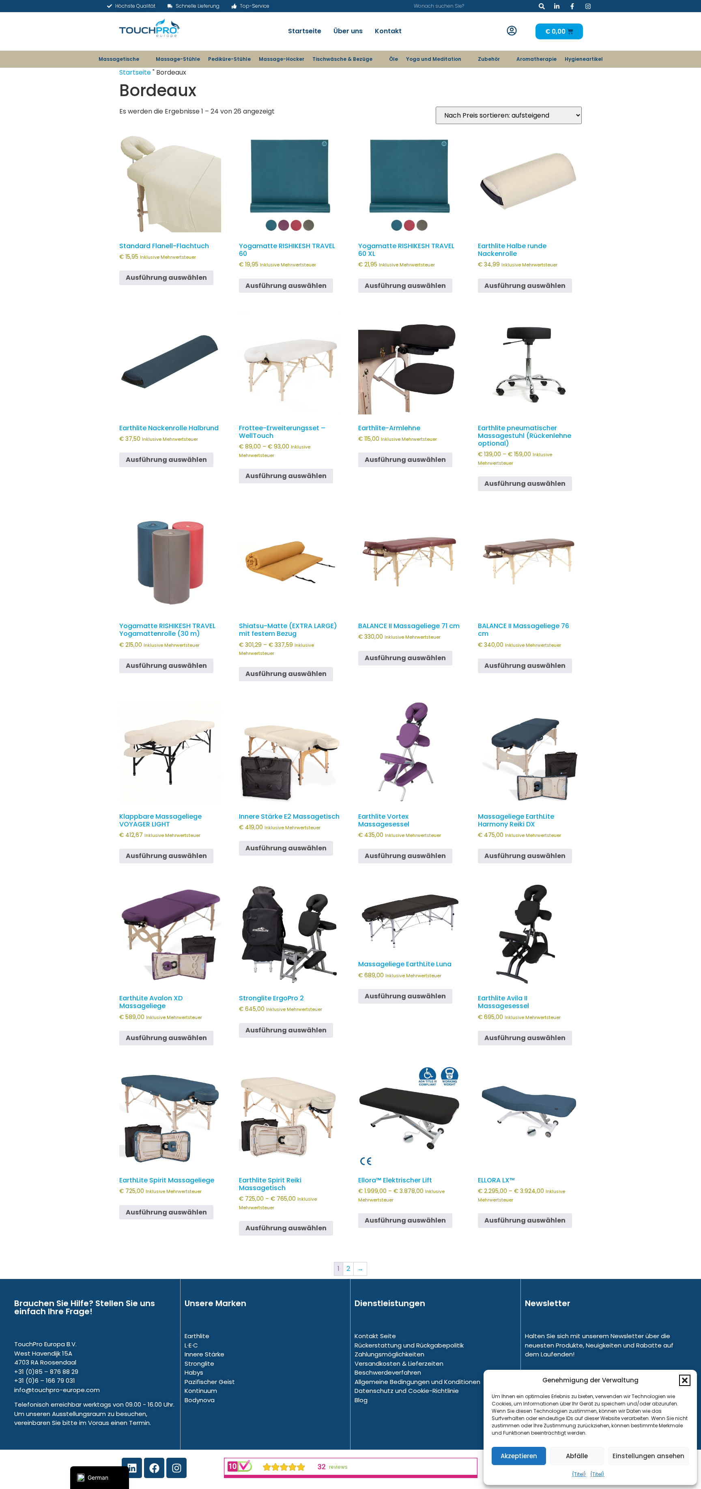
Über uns (348, 31)
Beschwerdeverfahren (388, 1372)
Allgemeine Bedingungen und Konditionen (417, 1381)
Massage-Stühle (178, 59)
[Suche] (542, 6)
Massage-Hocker (281, 59)
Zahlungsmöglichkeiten (389, 1354)
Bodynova (200, 1400)
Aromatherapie (536, 59)
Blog (361, 1400)
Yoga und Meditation (433, 59)
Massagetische (119, 59)
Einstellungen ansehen (648, 1456)
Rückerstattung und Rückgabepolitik (409, 1345)
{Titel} (579, 1474)
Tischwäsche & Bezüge (342, 59)
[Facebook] (154, 1468)
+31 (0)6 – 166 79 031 (44, 1380)
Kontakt (388, 31)
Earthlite (197, 1336)
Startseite (304, 31)
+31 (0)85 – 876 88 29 (46, 1371)
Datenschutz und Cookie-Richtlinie (407, 1390)
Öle (393, 59)
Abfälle (577, 1456)
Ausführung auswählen (166, 277)
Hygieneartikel (584, 59)
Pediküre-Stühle (229, 59)
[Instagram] (176, 1468)
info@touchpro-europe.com (57, 1390)
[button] (685, 1380)
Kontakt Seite (375, 1336)
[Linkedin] (132, 1468)
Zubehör (489, 59)
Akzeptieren (519, 1456)
